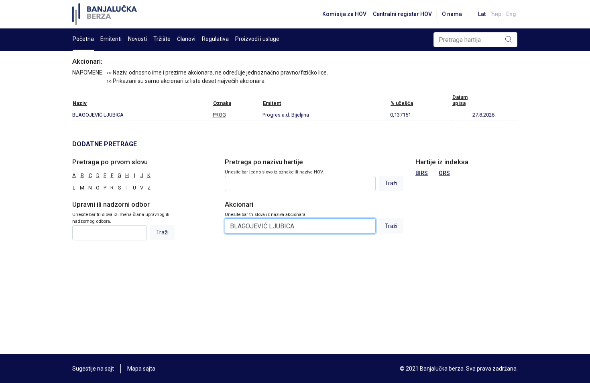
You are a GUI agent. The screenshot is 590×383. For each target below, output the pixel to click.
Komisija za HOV (344, 14)
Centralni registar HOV (402, 14)
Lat (482, 14)
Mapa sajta (141, 368)
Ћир (495, 14)
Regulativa (215, 39)
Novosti (137, 39)
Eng (511, 14)
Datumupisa (460, 100)
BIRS (421, 173)
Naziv (80, 103)
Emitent (272, 103)
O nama (452, 14)
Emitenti (111, 39)
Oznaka (222, 103)
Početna (83, 39)
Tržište (162, 39)
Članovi (186, 39)
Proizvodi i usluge (257, 39)
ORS (444, 173)
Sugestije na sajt (93, 368)
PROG (219, 115)
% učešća (402, 103)
